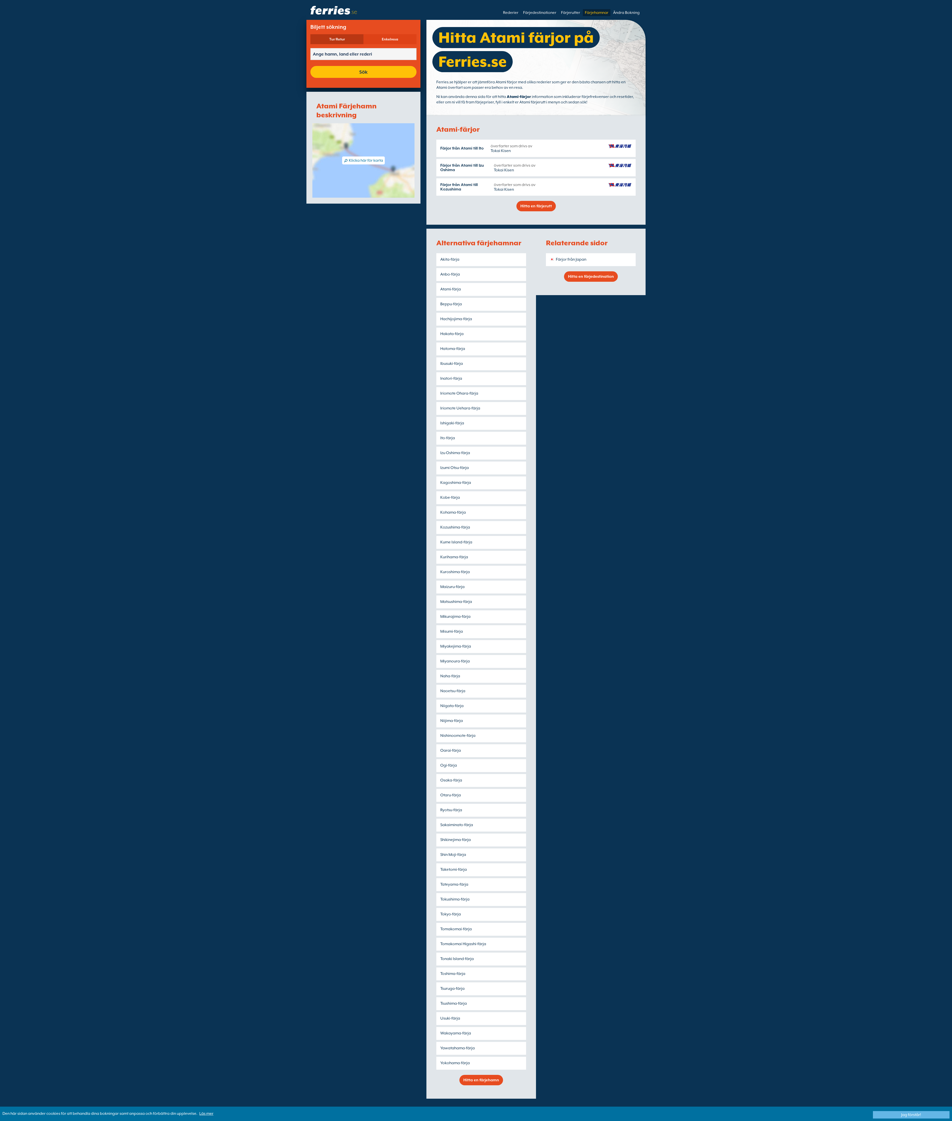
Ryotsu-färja (451, 810)
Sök (363, 72)
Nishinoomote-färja (458, 735)
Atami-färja (450, 289)
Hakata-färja (452, 334)
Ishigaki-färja (452, 423)
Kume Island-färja (456, 542)
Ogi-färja (448, 765)
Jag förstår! (911, 1115)
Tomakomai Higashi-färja (463, 944)
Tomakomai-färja (456, 929)
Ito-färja (447, 438)
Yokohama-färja (455, 1063)
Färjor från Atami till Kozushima (459, 187)
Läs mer (206, 1113)
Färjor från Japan (571, 259)
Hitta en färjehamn (481, 1080)
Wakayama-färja (455, 1033)
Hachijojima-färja (456, 319)
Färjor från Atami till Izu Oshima (462, 167)
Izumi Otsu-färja (454, 468)
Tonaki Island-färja (457, 959)
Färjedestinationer (539, 12)
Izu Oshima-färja (455, 453)
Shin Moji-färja (453, 854)
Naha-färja (450, 676)
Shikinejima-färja (455, 840)
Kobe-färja (450, 497)
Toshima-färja (452, 973)
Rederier (510, 12)
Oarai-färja (450, 750)
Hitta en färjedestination (591, 276)
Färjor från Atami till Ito (462, 148)
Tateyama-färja (454, 884)
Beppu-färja (451, 304)
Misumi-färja (451, 631)
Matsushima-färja (456, 601)
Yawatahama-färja (457, 1048)
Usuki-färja (450, 1018)
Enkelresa (390, 39)
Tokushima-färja (455, 899)
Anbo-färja (450, 274)
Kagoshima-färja (455, 482)
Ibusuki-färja (451, 363)
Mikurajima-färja (455, 616)
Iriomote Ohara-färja (459, 393)
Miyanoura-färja (455, 661)
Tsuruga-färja (452, 988)
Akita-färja (449, 259)
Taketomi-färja (453, 869)
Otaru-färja (450, 795)
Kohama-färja (453, 512)
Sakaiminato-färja (456, 825)
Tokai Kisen (501, 151)
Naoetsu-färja (452, 691)
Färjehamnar (596, 12)
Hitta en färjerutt (536, 206)
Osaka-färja (451, 780)
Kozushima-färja (455, 527)
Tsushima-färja (453, 1003)
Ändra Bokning (626, 12)
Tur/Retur (337, 39)
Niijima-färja (451, 720)
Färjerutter (570, 12)
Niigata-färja (452, 706)
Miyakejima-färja (455, 646)
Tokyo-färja (450, 914)
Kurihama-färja (454, 557)
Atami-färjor (519, 96)
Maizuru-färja (452, 587)
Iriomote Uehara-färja (460, 408)
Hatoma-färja (452, 348)
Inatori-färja (451, 378)
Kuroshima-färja (455, 572)
